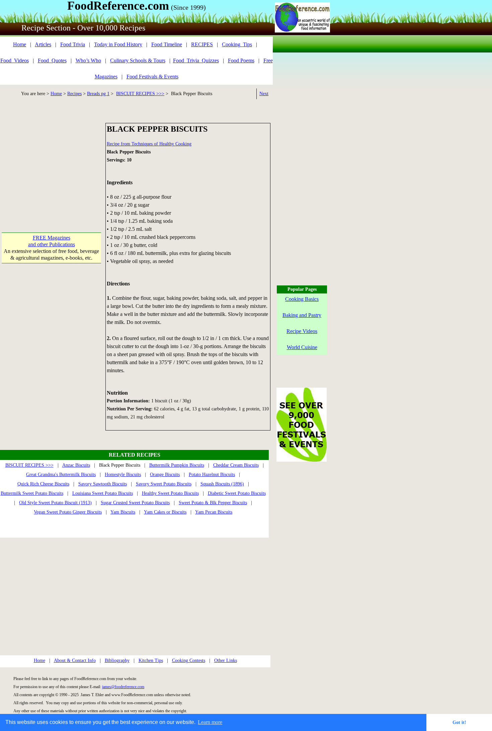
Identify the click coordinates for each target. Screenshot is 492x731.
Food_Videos (14, 60)
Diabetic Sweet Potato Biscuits (237, 493)
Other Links (225, 660)
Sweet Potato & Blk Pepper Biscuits (213, 502)
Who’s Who (88, 60)
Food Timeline (166, 44)
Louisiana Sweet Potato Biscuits (102, 493)
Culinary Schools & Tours (137, 60)
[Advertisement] (51, 165)
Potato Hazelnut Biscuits (212, 474)
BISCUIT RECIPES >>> (140, 93)
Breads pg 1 (98, 93)
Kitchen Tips (151, 660)
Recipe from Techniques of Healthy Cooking (149, 143)
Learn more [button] (210, 722)
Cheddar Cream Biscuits (236, 465)
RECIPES (202, 44)
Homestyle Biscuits (123, 474)
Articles (43, 44)
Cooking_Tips (237, 44)
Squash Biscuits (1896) (222, 483)
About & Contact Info (75, 660)
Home (19, 44)
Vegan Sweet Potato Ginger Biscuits (68, 512)
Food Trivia (72, 44)
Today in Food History (118, 44)
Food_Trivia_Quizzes (196, 60)
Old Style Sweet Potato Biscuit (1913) (55, 502)
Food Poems (241, 60)
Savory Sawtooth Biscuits (102, 483)
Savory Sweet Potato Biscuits (163, 483)
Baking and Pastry (301, 315)
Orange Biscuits (165, 474)
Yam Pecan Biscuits (213, 512)
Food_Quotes (52, 60)
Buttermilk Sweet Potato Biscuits (32, 493)
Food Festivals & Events (152, 76)
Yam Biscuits (122, 512)
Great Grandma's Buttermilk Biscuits (61, 474)
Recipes (74, 93)
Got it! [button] (459, 722)
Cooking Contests (188, 660)
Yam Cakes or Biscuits (165, 512)
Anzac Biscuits (76, 465)
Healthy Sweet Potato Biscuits (170, 493)
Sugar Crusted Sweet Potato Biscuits (135, 502)
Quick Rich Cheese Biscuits (43, 483)
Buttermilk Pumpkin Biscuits (176, 465)
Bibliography (117, 660)
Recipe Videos (301, 331)
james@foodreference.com (123, 686)
